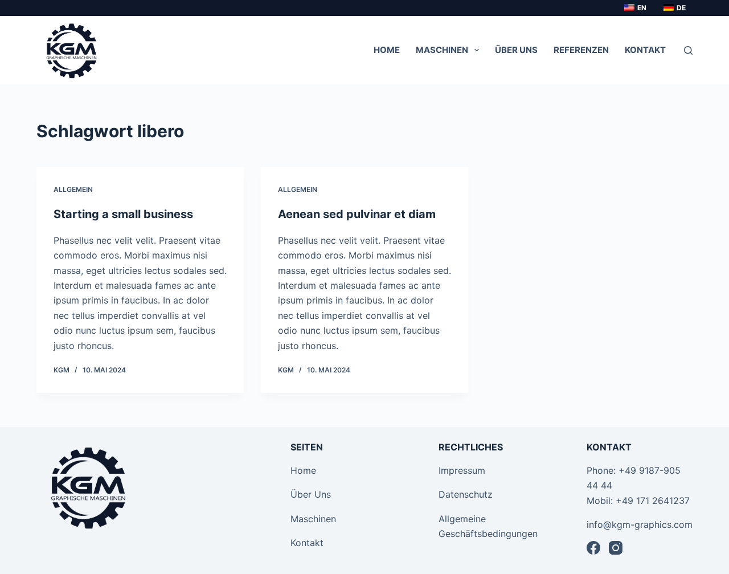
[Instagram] (615, 548)
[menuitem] (633, 8)
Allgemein (73, 189)
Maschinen (313, 518)
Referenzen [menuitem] (581, 49)
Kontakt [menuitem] (645, 49)
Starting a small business (123, 214)
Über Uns (310, 494)
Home (303, 470)
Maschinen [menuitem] (442, 49)
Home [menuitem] (387, 49)
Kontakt (306, 542)
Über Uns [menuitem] (516, 49)
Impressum (462, 470)
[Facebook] (593, 548)
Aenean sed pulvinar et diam (357, 214)
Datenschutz (466, 494)
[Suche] (688, 50)
